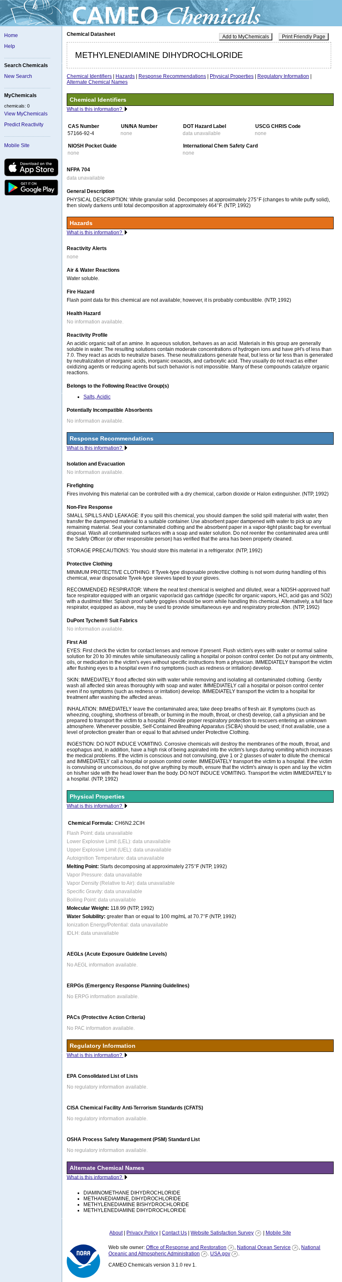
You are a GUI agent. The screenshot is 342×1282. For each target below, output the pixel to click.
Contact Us (174, 1233)
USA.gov (220, 1254)
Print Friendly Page (303, 37)
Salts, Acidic (97, 397)
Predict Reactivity (23, 125)
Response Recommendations (172, 76)
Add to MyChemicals (245, 37)
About (116, 1233)
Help (9, 46)
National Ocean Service (264, 1247)
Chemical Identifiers (89, 76)
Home (11, 35)
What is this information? (95, 109)
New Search (18, 76)
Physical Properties (232, 76)
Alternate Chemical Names (97, 82)
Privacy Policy (142, 1233)
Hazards (125, 76)
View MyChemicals (26, 114)
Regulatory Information (283, 76)
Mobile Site (17, 145)
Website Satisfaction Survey (222, 1233)
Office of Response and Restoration (186, 1247)
